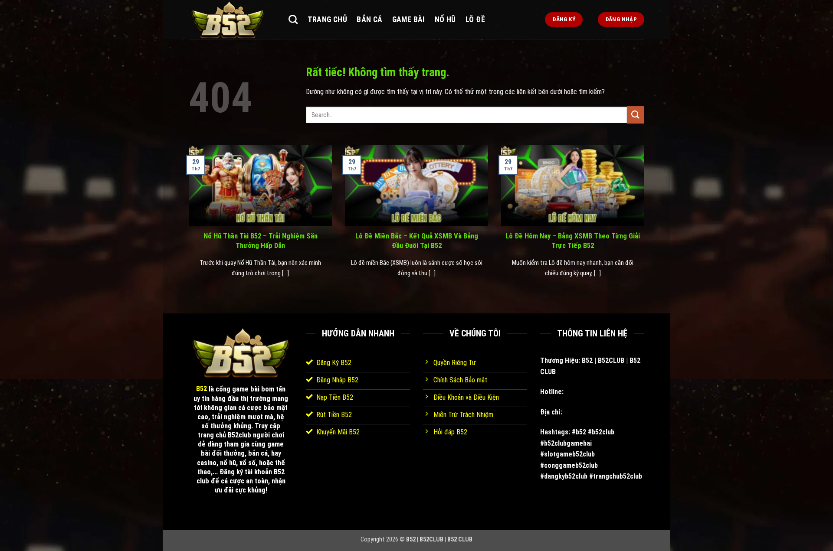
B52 (201, 389)
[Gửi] (635, 114)
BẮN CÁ (369, 19)
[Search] (293, 19)
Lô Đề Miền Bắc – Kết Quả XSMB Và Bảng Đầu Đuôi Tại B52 (416, 241)
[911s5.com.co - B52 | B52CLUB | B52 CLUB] (232, 19)
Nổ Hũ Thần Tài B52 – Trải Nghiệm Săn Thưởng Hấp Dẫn (260, 241)
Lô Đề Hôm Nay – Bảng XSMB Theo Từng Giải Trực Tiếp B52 (572, 241)
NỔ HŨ (445, 19)
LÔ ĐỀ (475, 19)
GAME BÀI (408, 19)
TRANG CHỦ (327, 19)
